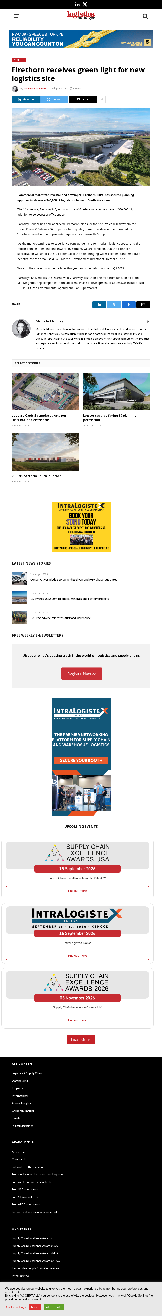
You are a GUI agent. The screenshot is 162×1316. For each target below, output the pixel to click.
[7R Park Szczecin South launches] (45, 452)
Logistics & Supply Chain (27, 1073)
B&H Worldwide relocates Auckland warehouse (60, 618)
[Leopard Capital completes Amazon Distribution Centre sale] (45, 392)
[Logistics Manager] (81, 15)
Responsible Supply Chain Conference (35, 1268)
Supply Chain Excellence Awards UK (77, 1007)
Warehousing (20, 1080)
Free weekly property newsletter (32, 1182)
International (20, 1095)
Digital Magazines (22, 1125)
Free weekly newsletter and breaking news (38, 1174)
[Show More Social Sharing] (102, 99)
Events (16, 1118)
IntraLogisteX (20, 1275)
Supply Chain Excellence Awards (32, 1238)
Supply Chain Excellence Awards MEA (35, 1253)
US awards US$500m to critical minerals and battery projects (69, 599)
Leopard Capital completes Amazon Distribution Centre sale (39, 418)
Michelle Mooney (35, 88)
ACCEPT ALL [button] (54, 1307)
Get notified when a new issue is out (34, 1212)
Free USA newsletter (25, 1189)
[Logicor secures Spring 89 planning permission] (116, 392)
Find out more (77, 891)
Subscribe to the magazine (28, 1167)
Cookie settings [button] (16, 1307)
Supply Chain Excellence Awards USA (35, 1245)
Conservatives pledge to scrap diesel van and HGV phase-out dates (73, 579)
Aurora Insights (21, 1103)
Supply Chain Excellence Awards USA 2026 (77, 878)
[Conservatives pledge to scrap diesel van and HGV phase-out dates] (19, 578)
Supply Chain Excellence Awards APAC (36, 1260)
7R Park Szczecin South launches (36, 476)
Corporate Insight (23, 1110)
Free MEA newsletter (25, 1197)
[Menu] (16, 15)
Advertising (19, 1152)
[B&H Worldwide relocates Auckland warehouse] (19, 617)
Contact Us (19, 1159)
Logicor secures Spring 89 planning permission (109, 418)
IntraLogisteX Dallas (77, 943)
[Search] (145, 15)
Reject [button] (35, 1307)
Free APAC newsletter (26, 1204)
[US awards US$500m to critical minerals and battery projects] (19, 597)
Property (18, 60)
